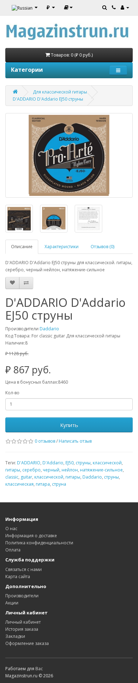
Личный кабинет (23, 622)
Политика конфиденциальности (39, 543)
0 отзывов (45, 441)
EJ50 (69, 463)
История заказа (21, 629)
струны (83, 463)
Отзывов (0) (102, 247)
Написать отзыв (75, 441)
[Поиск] (104, 7)
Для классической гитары (60, 92)
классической (107, 463)
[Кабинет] (125, 7)
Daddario (49, 329)
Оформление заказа (27, 643)
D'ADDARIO (28, 463)
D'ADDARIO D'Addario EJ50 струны (48, 99)
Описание (22, 247)
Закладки (15, 636)
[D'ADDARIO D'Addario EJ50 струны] (69, 155)
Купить (69, 424)
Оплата (13, 550)
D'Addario (52, 463)
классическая (19, 484)
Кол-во (12, 393)
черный (51, 470)
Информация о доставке (31, 536)
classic (11, 477)
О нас (11, 528)
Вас (39, 669)
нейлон (70, 470)
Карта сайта (17, 576)
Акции (11, 603)
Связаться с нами (23, 569)
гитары (12, 470)
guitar (26, 477)
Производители (22, 596)
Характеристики (62, 247)
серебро (31, 470)
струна (59, 484)
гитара (43, 484)
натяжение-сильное (101, 470)
